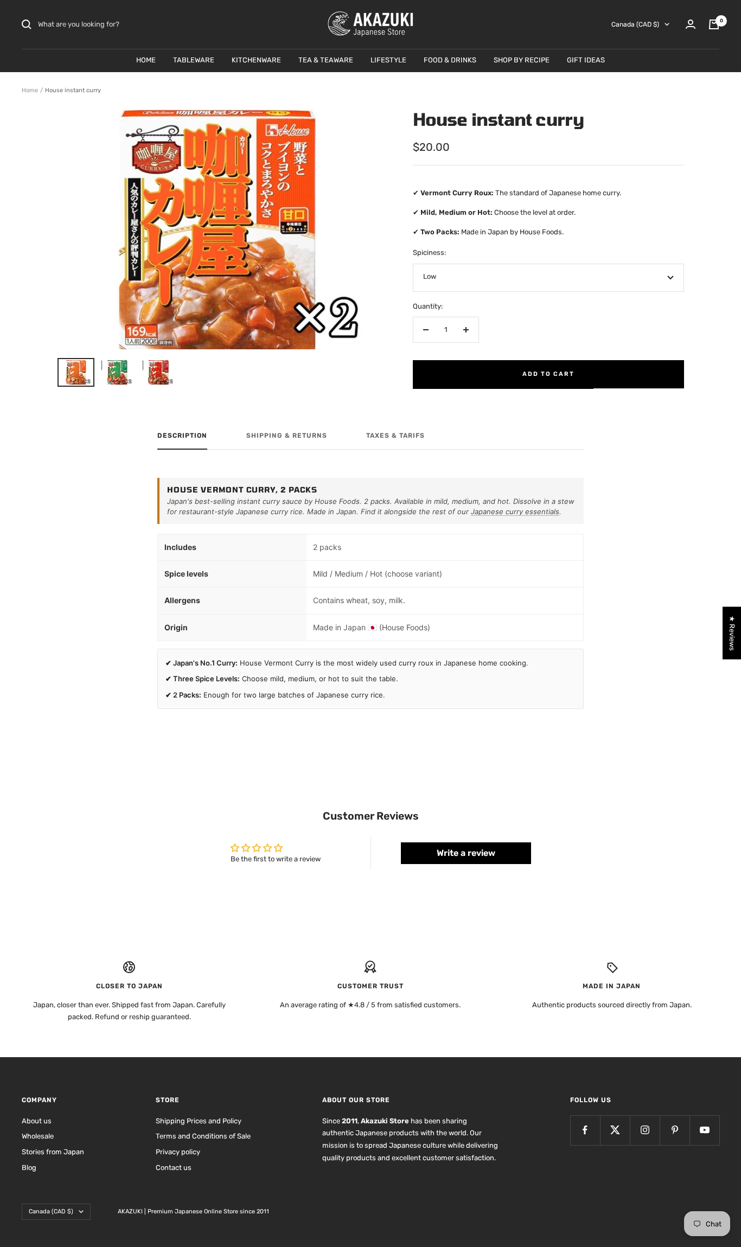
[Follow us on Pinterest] (674, 1130)
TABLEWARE (193, 60)
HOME (146, 60)
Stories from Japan (53, 1152)
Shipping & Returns (286, 435)
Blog (29, 1167)
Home (30, 90)
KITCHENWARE (256, 60)
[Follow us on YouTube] (704, 1130)
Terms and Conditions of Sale (203, 1136)
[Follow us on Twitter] (615, 1130)
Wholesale (38, 1136)
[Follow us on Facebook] (585, 1130)
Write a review (466, 853)
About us (37, 1121)
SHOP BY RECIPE (522, 60)
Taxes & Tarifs (395, 435)
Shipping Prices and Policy (198, 1121)
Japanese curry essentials (515, 511)
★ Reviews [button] (732, 632)
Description (182, 435)
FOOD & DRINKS (450, 60)
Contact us (173, 1167)
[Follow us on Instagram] (645, 1130)
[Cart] (713, 24)
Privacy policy (178, 1152)
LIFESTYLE (388, 60)
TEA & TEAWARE (325, 60)
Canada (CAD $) (635, 24)
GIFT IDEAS (586, 60)
